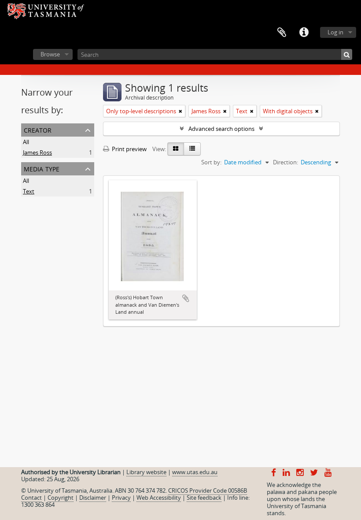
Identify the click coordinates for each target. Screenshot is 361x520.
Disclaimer (92, 497)
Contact (31, 497)
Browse (50, 54)
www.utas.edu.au (194, 472)
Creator (38, 129)
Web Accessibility (158, 497)
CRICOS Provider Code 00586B (207, 490)
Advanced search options (221, 129)
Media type (41, 168)
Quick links (304, 33)
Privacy (121, 497)
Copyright (61, 497)
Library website (146, 472)
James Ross (37, 152)
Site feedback (204, 497)
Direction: (285, 162)
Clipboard (282, 33)
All (26, 142)
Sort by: (211, 162)
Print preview (129, 149)
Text (28, 191)
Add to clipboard (185, 298)
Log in (335, 32)
